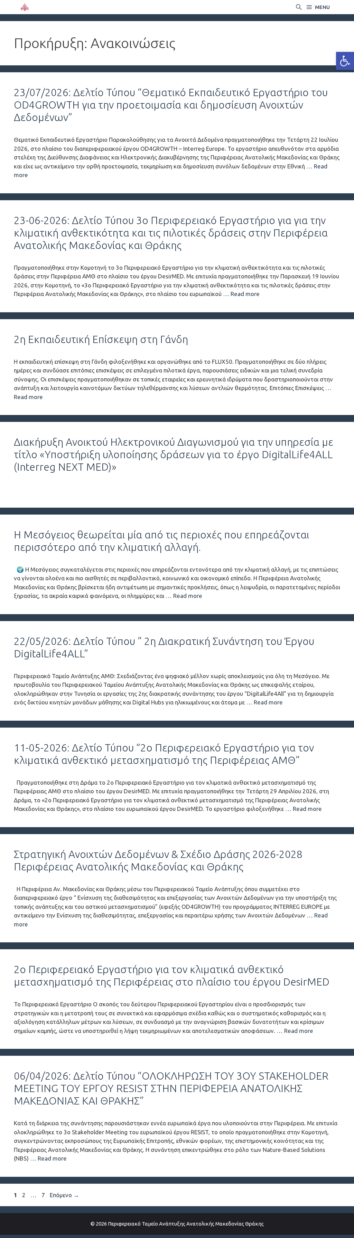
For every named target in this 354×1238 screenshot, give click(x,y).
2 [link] (24, 1195)
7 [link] (44, 1195)
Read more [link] (245, 293)
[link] (345, 61)
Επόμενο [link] (64, 1195)
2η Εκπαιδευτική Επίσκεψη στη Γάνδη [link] (101, 339)
